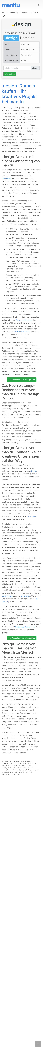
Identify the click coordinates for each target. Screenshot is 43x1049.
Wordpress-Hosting (24, 320)
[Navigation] (38, 5)
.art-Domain (32, 516)
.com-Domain (7, 596)
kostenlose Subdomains (25, 627)
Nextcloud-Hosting (22, 332)
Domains (23, 13)
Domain (34, 471)
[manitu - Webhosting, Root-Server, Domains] (11, 4)
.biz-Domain (25, 596)
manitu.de (5, 13)
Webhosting (14, 13)
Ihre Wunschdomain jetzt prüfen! (21, 379)
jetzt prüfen (10, 74)
